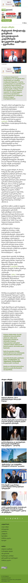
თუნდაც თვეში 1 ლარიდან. (11, 363)
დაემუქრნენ (14, 266)
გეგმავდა (4, 121)
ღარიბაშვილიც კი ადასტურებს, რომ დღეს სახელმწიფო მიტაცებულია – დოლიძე (13, 443)
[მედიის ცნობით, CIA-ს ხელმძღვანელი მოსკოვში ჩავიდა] (14, 389)
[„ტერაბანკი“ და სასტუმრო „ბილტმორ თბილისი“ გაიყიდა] (14, 455)
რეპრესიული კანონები (7, 555)
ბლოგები (3, 540)
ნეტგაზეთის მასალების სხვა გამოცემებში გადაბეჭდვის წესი (11, 580)
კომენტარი (4, 533)
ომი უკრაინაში (5, 553)
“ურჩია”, (13, 274)
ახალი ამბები (7, 27)
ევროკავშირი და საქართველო (9, 558)
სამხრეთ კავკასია (6, 538)
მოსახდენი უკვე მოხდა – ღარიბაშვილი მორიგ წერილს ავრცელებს (12, 486)
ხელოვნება (4, 536)
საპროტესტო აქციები (7, 551)
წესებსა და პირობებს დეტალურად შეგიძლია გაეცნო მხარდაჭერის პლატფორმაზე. (13, 368)
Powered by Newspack (6, 577)
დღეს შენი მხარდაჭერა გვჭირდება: (13, 358)
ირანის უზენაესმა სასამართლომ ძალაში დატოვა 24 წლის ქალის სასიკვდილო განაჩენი (13, 421)
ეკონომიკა (4, 531)
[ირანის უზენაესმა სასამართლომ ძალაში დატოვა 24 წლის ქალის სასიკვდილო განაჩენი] (14, 411)
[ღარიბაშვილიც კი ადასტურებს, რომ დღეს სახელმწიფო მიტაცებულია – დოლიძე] (14, 433)
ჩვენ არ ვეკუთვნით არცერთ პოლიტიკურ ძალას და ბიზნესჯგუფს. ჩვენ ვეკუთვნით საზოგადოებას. (14, 352)
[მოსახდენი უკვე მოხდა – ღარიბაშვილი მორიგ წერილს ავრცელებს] (14, 476)
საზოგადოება (5, 529)
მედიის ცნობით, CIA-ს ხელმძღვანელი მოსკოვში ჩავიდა (11, 399)
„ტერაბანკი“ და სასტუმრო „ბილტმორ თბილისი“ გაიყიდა (13, 465)
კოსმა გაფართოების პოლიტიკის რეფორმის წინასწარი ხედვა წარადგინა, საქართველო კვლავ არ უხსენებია (13, 509)
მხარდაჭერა (6, 20)
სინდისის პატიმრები (6, 549)
